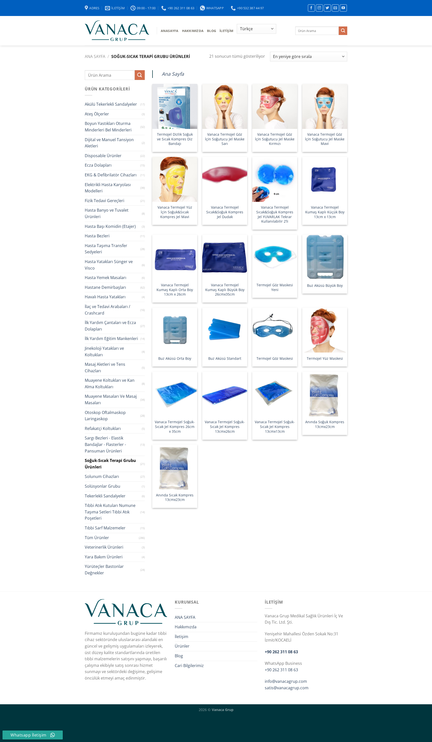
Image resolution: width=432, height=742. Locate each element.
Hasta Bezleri (97, 236)
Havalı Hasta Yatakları (105, 297)
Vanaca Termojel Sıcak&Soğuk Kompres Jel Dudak (224, 212)
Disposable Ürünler (103, 155)
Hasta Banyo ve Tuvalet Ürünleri (106, 213)
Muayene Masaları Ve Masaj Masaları (111, 399)
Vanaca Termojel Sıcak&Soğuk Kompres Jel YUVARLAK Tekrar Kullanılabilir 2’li (274, 214)
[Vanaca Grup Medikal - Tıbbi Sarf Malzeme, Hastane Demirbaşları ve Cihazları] (117, 30)
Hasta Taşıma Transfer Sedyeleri (106, 249)
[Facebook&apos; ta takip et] (311, 7)
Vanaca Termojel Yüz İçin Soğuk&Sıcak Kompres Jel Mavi (175, 212)
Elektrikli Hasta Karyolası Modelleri (108, 188)
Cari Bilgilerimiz (189, 665)
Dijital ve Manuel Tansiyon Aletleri (109, 143)
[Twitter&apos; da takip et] (327, 7)
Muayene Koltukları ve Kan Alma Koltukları (109, 383)
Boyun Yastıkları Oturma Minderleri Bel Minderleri (108, 127)
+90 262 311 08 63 (281, 652)
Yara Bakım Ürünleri (103, 557)
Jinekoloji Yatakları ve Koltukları (104, 352)
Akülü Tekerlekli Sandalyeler (111, 104)
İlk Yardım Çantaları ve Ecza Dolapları (110, 326)
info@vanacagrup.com (286, 681)
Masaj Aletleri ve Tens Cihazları (105, 367)
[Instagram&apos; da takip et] (319, 7)
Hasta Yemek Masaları (105, 277)
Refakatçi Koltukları (103, 428)
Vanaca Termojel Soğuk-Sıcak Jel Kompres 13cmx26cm (225, 426)
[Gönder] (343, 30)
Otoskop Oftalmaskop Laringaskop (105, 416)
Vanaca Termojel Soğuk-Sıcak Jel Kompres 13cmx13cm (275, 426)
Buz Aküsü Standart (224, 358)
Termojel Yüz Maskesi (325, 358)
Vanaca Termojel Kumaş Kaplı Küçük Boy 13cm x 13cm (324, 212)
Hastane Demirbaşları (105, 287)
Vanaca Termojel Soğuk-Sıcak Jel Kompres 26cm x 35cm (175, 426)
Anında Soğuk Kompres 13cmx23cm (324, 424)
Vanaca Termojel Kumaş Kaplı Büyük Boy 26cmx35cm (224, 290)
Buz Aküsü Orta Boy (174, 358)
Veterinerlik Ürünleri (104, 547)
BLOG (211, 30)
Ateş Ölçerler (97, 114)
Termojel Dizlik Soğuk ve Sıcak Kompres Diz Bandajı (175, 139)
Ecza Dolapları (98, 165)
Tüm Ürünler (97, 537)
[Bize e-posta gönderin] (335, 7)
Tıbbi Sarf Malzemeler (105, 528)
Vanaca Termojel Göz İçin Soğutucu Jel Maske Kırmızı (274, 139)
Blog (179, 656)
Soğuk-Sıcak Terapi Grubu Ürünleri (110, 464)
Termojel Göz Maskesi (274, 358)
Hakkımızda (193, 30)
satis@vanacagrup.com (286, 688)
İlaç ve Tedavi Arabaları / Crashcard (107, 310)
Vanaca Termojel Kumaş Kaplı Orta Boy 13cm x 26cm (174, 290)
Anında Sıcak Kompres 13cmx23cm (175, 497)
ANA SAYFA (185, 617)
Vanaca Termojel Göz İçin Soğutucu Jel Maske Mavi (324, 139)
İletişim (226, 30)
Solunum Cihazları (102, 476)
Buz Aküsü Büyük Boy (325, 285)
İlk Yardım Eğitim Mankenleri (111, 338)
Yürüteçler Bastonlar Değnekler (104, 570)
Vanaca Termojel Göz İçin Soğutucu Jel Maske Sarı (224, 139)
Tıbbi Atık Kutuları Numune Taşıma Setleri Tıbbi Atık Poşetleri (110, 512)
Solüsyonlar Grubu (102, 486)
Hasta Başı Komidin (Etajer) (110, 226)
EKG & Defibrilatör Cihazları (110, 175)
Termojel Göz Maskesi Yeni (274, 287)
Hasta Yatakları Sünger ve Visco (109, 265)
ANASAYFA (169, 30)
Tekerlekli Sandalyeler (105, 496)
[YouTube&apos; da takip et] (343, 7)
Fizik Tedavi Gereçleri (104, 200)
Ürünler (182, 646)
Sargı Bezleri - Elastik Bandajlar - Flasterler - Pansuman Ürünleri (105, 444)
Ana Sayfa (95, 56)
